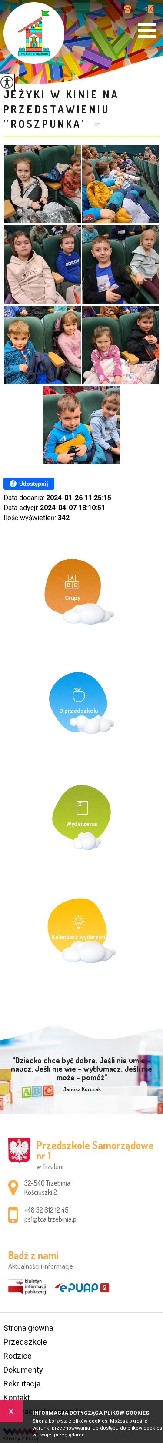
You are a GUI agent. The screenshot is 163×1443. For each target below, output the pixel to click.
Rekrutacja (21, 1383)
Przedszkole (25, 1341)
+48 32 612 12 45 (131, 9)
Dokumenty (23, 1369)
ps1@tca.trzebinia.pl (149, 9)
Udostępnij (33, 484)
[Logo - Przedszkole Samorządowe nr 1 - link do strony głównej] (33, 33)
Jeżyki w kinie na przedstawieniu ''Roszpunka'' (61, 108)
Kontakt (16, 1397)
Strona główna (28, 1328)
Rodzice (17, 1355)
